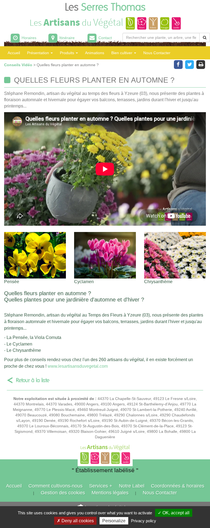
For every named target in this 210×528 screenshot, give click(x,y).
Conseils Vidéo (18, 65)
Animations (94, 53)
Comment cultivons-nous (55, 486)
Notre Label (131, 486)
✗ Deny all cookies (75, 520)
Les (105, 7)
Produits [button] (67, 53)
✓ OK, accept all (173, 512)
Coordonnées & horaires (177, 486)
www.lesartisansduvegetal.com (78, 366)
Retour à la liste (32, 380)
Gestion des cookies (63, 492)
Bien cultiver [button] (122, 53)
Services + (100, 486)
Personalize (114, 520)
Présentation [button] (38, 53)
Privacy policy (143, 520)
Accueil (14, 53)
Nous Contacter (156, 53)
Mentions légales (110, 492)
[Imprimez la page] (201, 64)
